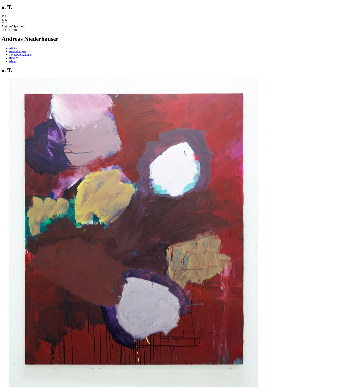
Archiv (13, 48)
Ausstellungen (17, 51)
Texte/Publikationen (20, 54)
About (12, 61)
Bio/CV (13, 58)
